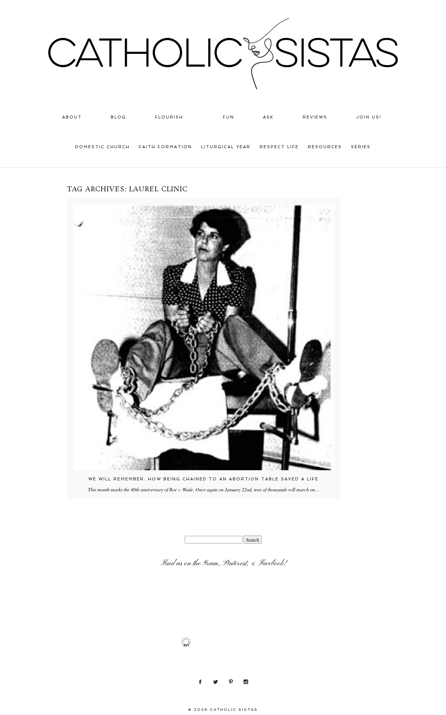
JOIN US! (368, 117)
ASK (268, 117)
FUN (228, 117)
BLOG (118, 117)
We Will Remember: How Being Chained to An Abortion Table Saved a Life (203, 479)
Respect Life (279, 147)
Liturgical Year (226, 147)
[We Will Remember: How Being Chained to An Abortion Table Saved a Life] (203, 337)
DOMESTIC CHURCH (102, 147)
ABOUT (72, 117)
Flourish (169, 117)
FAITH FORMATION (165, 147)
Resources (325, 147)
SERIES (361, 147)
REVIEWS (315, 117)
